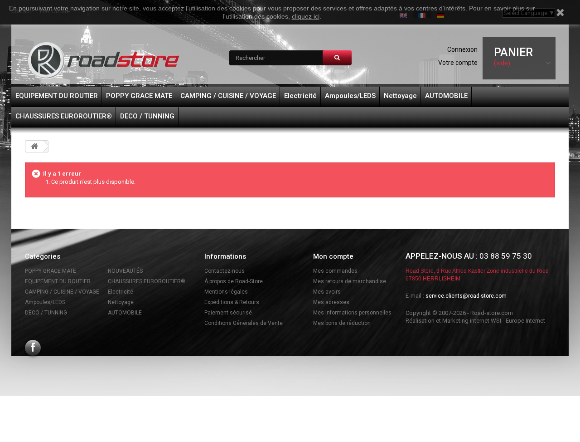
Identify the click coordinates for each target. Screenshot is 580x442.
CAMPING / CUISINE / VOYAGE (228, 96)
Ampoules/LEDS (350, 96)
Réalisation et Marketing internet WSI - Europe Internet (475, 320)
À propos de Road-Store (233, 281)
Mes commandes (335, 271)
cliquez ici (305, 16)
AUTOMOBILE (446, 96)
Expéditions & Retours (231, 302)
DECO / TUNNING (147, 116)
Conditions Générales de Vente (243, 323)
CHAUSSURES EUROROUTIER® (63, 116)
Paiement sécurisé (228, 312)
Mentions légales (226, 292)
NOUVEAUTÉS (125, 271)
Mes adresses (331, 302)
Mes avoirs (327, 292)
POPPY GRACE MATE (139, 96)
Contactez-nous (224, 271)
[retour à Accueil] (34, 146)
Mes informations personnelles (352, 312)
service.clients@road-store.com (466, 296)
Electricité (300, 96)
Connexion (462, 49)
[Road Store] (104, 60)
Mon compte (333, 256)
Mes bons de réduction (342, 323)
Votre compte (458, 62)
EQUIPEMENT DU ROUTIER (56, 96)
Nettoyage (400, 96)
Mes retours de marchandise (349, 281)
